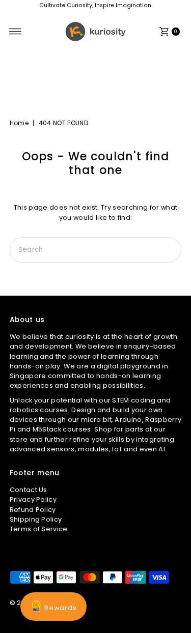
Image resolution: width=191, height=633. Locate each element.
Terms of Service (39, 529)
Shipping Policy (36, 519)
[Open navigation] (15, 31)
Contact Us (28, 489)
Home (19, 123)
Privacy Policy (33, 499)
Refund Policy (33, 509)
